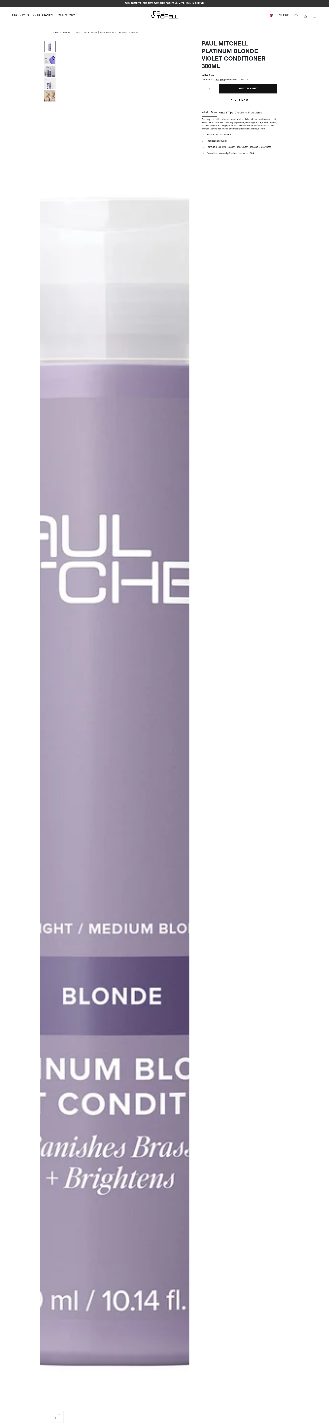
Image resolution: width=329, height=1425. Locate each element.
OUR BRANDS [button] (43, 15)
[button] (271, 16)
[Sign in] (305, 16)
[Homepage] (164, 15)
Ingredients (255, 113)
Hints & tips (226, 113)
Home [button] (55, 33)
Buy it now (239, 100)
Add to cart (248, 89)
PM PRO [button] (283, 15)
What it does (209, 112)
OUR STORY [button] (66, 15)
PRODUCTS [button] (20, 15)
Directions (241, 113)
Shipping (220, 80)
